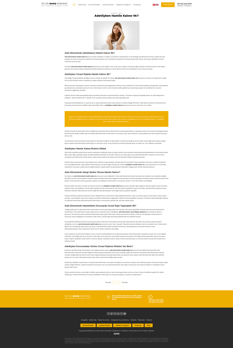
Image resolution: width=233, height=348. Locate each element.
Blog (120, 13)
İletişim (149, 320)
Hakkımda (82, 5)
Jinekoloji (137, 5)
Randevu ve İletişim (184, 5)
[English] (157, 5)
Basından (141, 320)
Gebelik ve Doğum (123, 5)
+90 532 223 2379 (155, 300)
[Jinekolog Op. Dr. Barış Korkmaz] (108, 313)
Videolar (134, 320)
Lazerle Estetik (108, 5)
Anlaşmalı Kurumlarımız (120, 320)
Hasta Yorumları (104, 320)
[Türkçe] (154, 5)
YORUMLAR (167, 5)
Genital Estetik (94, 5)
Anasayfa (114, 13)
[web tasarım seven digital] (116, 334)
